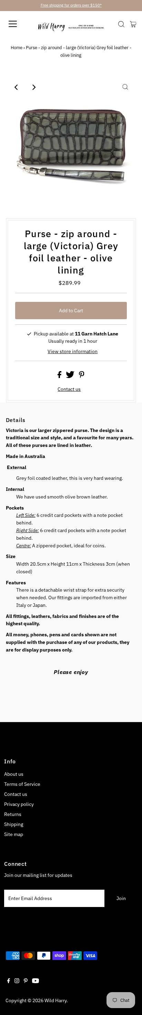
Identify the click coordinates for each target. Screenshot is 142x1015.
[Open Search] (121, 24)
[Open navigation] (23, 24)
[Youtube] (35, 981)
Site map (13, 834)
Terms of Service (22, 784)
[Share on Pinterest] (81, 376)
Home (16, 48)
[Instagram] (17, 981)
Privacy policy (19, 804)
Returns (12, 814)
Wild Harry (55, 1000)
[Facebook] (9, 981)
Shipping (13, 824)
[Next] (33, 87)
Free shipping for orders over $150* (71, 5)
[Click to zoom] (125, 87)
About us (13, 774)
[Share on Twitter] (70, 376)
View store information (73, 351)
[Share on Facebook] (60, 376)
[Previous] (16, 87)
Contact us (69, 389)
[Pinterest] (25, 981)
